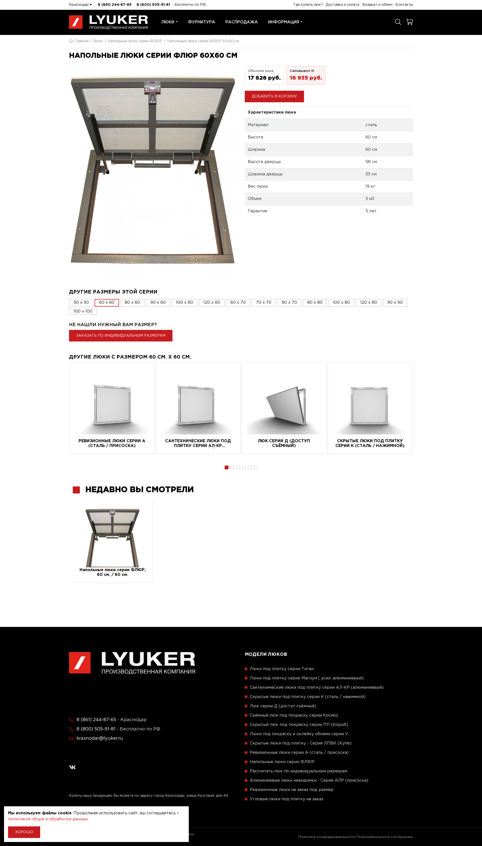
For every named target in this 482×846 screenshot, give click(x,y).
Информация (283, 22)
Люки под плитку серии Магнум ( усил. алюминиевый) (307, 678)
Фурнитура (201, 22)
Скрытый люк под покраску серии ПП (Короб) (299, 725)
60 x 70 (238, 303)
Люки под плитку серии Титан (282, 669)
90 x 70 (289, 303)
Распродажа (241, 22)
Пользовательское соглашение (384, 836)
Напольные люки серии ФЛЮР (135, 41)
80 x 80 (315, 303)
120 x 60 (211, 303)
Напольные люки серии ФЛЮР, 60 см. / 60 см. (113, 572)
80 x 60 (132, 303)
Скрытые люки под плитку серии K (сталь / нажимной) (369, 443)
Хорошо (24, 832)
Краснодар (79, 4)
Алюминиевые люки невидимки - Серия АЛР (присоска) (309, 780)
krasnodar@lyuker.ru (100, 738)
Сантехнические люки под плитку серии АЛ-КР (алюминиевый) (198, 443)
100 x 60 (184, 303)
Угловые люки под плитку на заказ (286, 799)
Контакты (404, 4)
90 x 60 (158, 303)
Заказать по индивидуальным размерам (120, 335)
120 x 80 (368, 303)
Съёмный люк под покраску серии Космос (294, 715)
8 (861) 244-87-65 (115, 4)
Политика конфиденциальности (326, 836)
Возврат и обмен (377, 4)
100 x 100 (83, 311)
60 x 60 (106, 303)
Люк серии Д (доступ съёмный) (284, 443)
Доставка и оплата (342, 4)
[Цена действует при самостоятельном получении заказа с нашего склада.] (312, 70)
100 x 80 (341, 303)
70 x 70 (263, 303)
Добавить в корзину (274, 96)
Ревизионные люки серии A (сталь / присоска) (112, 443)
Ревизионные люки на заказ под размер (292, 790)
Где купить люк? (308, 4)
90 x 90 (395, 303)
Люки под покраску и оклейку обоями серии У (299, 734)
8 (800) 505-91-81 (153, 4)
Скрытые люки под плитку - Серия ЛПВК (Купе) (300, 743)
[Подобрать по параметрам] (398, 22)
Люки (167, 22)
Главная (81, 41)
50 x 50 (81, 303)
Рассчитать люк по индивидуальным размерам (298, 771)
